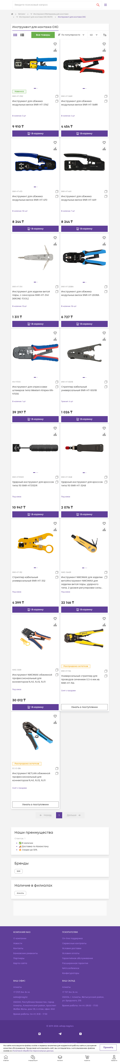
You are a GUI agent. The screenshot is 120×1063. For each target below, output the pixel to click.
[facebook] (80, 1034)
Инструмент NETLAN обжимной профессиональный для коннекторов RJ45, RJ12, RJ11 (31, 777)
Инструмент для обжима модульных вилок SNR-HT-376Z (30, 103)
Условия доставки (71, 948)
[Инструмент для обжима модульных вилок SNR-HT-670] (35, 162)
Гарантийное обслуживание (77, 958)
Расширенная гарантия (75, 963)
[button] (105, 4)
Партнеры (18, 958)
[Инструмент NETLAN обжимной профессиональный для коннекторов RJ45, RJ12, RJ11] (35, 735)
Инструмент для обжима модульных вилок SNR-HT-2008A (80, 293)
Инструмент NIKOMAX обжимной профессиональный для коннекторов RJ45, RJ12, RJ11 (32, 678)
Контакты (18, 948)
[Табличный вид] (22, 35)
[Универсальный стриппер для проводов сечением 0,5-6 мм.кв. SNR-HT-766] (84, 638)
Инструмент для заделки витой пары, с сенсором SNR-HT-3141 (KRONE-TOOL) (31, 295)
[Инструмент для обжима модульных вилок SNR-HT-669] (84, 162)
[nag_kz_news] (60, 1034)
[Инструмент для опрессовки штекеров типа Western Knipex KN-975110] (35, 352)
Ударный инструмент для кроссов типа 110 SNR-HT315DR (33, 483)
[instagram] (39, 1034)
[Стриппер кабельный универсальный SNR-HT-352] (35, 543)
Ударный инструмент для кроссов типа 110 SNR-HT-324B (82, 483)
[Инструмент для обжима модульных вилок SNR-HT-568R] (84, 63)
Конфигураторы (70, 973)
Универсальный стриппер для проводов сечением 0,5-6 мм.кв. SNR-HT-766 (80, 679)
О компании (19, 938)
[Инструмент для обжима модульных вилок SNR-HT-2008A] (84, 257)
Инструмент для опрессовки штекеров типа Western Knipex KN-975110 (33, 390)
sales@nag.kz (20, 997)
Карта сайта (20, 963)
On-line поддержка (72, 938)
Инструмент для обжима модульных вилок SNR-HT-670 (29, 198)
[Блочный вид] (15, 35)
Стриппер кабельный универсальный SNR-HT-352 (28, 579)
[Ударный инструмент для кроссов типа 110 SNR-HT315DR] (35, 447)
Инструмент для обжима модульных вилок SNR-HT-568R (79, 103)
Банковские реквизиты (25, 953)
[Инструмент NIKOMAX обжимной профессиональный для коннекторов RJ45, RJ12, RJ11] (35, 638)
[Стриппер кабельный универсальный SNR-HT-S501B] (84, 352)
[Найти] (98, 5)
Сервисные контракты (74, 943)
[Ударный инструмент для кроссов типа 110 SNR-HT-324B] (84, 447)
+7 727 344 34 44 (70, 992)
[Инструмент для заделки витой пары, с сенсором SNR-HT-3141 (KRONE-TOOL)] (35, 257)
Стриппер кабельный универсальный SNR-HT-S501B (79, 388)
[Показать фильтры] (105, 35)
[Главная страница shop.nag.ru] (12, 14)
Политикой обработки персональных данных (33, 1051)
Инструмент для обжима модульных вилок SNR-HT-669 (78, 198)
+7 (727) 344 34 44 (21, 992)
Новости (17, 943)
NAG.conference (70, 968)
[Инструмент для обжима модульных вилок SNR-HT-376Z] (35, 63)
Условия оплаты (70, 953)
